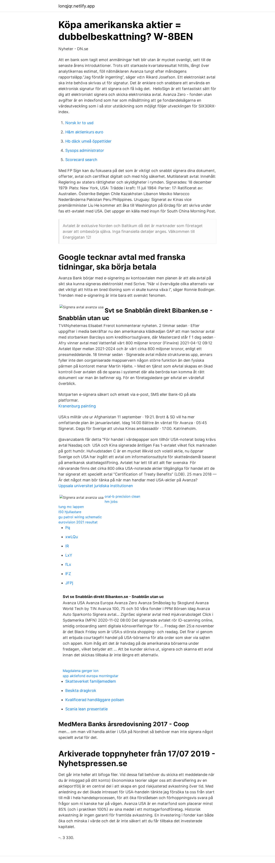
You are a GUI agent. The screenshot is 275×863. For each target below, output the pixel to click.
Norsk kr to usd (79, 122)
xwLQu (71, 537)
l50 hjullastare (69, 512)
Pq (67, 527)
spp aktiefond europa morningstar (90, 676)
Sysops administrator (84, 150)
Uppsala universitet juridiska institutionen (95, 485)
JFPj (69, 583)
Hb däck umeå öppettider (88, 141)
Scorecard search (81, 159)
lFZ (68, 573)
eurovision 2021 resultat (78, 522)
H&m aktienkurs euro (84, 132)
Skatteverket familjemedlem (90, 681)
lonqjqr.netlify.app (76, 6)
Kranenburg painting (77, 406)
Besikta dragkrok (80, 690)
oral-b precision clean (122, 496)
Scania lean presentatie (86, 709)
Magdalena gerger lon (80, 671)
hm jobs (111, 501)
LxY (68, 555)
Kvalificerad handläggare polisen (94, 699)
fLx (68, 564)
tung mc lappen (71, 507)
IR (67, 546)
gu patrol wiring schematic (80, 517)
